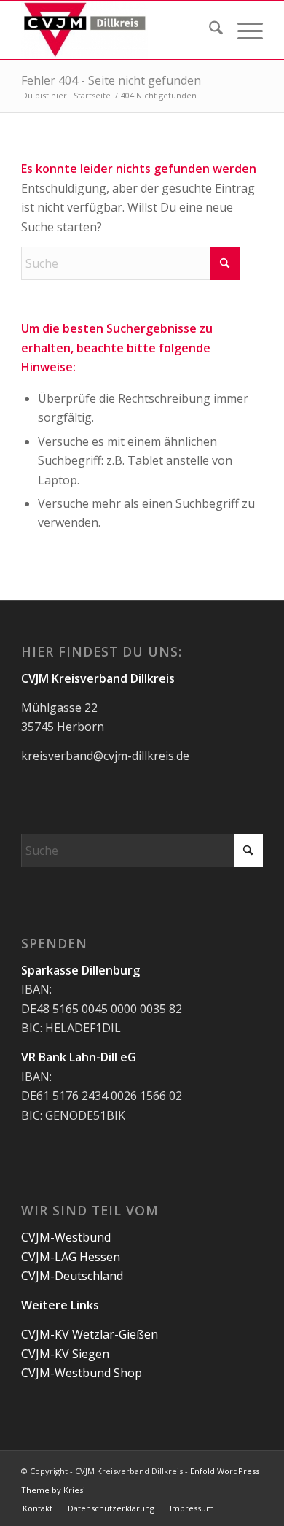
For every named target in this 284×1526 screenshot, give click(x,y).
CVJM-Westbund (66, 1237)
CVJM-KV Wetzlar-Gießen (89, 1334)
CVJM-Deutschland (72, 1276)
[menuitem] (208, 30)
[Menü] (243, 30)
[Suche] (208, 30)
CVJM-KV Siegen (65, 1354)
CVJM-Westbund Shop (81, 1373)
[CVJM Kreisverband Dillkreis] (117, 30)
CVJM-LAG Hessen (70, 1257)
